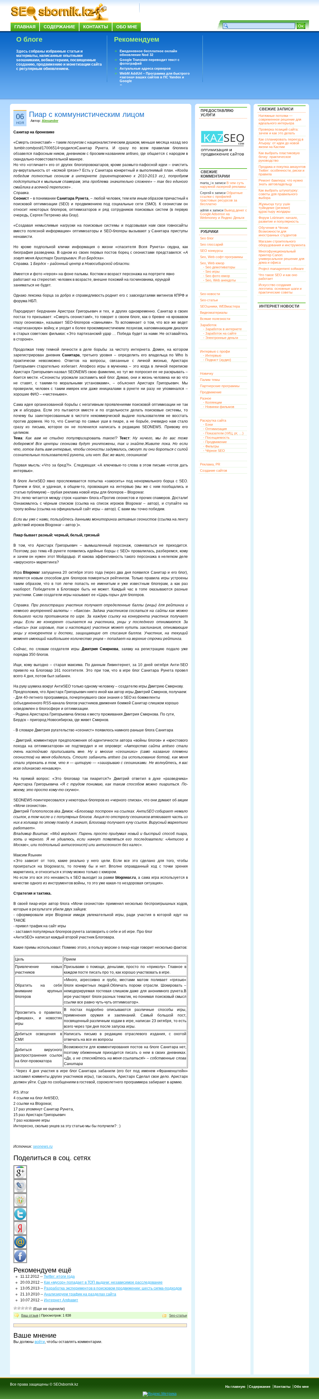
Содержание (59, 26)
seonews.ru (43, 1146)
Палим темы (210, 380)
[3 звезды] (23, 1308)
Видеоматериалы (213, 312)
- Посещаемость (216, 437)
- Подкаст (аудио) (217, 360)
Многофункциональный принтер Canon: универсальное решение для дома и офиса (281, 256)
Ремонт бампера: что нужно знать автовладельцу (281, 182)
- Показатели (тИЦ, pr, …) (223, 433)
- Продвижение (215, 442)
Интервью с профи (215, 351)
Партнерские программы (220, 386)
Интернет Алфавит (61, 1300)
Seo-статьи (178, 1315)
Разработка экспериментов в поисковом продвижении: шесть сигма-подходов (113, 1288)
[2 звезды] (19, 1308)
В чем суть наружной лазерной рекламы (223, 184)
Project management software (281, 269)
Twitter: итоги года (59, 1276)
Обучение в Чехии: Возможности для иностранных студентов (278, 231)
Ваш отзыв (29, 1315)
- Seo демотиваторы (219, 267)
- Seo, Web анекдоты (219, 280)
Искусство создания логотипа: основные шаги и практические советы (280, 288)
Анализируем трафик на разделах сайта (80, 1294)
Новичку (206, 373)
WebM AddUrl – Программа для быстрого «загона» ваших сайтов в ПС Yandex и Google (155, 77)
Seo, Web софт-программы (221, 257)
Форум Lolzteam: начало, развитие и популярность (279, 219)
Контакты (95, 26)
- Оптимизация (215, 429)
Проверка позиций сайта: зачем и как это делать (278, 131)
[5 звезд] (30, 1308)
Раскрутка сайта (213, 420)
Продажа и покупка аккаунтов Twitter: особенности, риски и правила (282, 170)
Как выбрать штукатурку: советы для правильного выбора (278, 194)
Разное (205, 398)
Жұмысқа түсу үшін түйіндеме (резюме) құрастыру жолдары (274, 207)
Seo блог (207, 238)
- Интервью (212, 355)
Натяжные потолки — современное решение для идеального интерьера (280, 119)
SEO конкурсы (211, 250)
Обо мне (126, 26)
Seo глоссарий (211, 244)
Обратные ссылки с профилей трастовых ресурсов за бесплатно (221, 198)
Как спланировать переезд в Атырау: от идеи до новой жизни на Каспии (281, 143)
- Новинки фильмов (218, 407)
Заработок (208, 325)
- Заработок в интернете (222, 329)
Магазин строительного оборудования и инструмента (282, 243)
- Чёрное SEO (214, 450)
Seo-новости (210, 294)
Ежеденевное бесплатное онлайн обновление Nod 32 (148, 53)
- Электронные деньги (220, 338)
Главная (25, 26)
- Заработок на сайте (219, 333)
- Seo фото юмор (216, 276)
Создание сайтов (213, 470)
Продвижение (210, 392)
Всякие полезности (215, 319)
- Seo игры (211, 271)
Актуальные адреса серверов (145, 68)
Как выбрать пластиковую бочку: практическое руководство (279, 156)
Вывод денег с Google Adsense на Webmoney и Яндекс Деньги (223, 214)
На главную (235, 1386)
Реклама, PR (210, 464)
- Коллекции (212, 402)
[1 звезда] (15, 1308)
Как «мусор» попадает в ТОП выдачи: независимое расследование (103, 1282)
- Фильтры (211, 446)
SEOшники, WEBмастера (220, 306)
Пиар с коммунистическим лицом (87, 114)
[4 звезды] (26, 1308)
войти (40, 1342)
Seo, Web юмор (212, 263)
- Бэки (208, 424)
